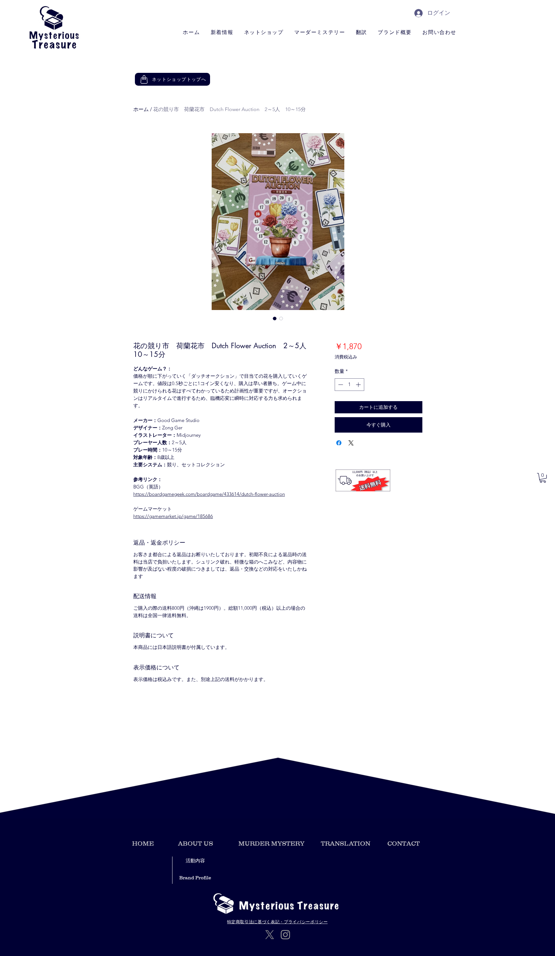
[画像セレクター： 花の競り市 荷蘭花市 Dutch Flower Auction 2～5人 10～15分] (274, 318)
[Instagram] (285, 934)
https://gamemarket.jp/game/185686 (173, 516)
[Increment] (359, 385)
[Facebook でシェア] (339, 443)
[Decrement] (340, 385)
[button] (543, 478)
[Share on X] (351, 443)
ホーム (141, 109)
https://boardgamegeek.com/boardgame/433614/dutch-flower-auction (209, 494)
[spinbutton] (349, 385)
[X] (269, 934)
